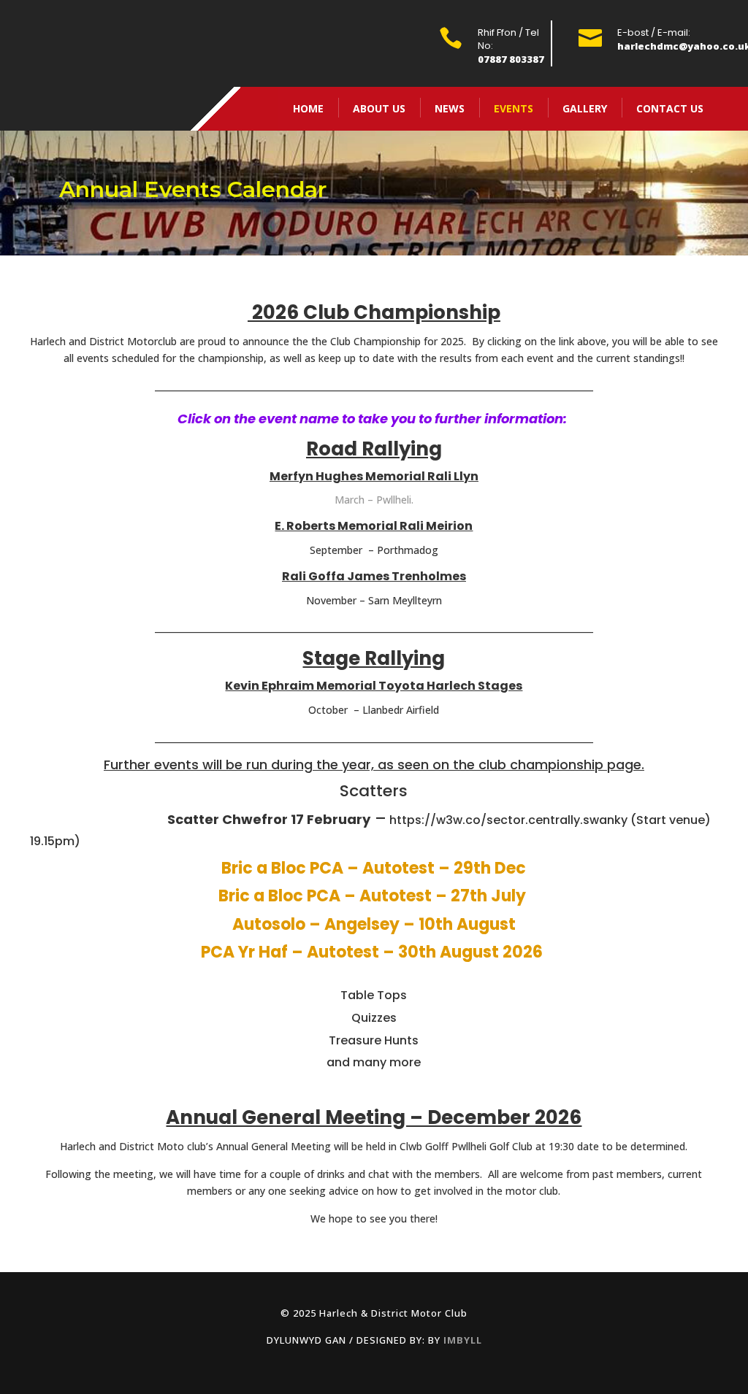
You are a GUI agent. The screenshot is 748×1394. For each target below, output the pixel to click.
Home (308, 108)
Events (513, 108)
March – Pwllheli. (374, 500)
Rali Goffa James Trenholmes (374, 576)
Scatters (374, 790)
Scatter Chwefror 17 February (265, 819)
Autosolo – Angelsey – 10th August (374, 924)
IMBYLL (462, 1340)
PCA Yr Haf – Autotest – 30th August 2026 (373, 952)
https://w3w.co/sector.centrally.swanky (508, 820)
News (450, 108)
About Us (379, 108)
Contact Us (669, 108)
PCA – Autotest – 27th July (418, 896)
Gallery (584, 108)
